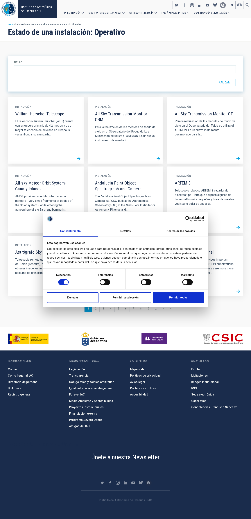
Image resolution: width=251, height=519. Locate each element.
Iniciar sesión (239, 5)
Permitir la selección (125, 297)
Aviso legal (137, 382)
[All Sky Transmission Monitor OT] (238, 159)
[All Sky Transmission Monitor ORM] (158, 159)
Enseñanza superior (174, 12)
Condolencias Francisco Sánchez (214, 407)
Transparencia (79, 375)
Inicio (11, 24)
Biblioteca (14, 388)
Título (18, 62)
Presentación (72, 12)
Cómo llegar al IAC (20, 375)
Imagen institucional (205, 382)
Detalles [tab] (125, 230)
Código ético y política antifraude (91, 382)
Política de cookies (143, 388)
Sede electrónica (202, 394)
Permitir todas (178, 297)
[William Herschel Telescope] (79, 159)
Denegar (72, 297)
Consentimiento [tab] (70, 230)
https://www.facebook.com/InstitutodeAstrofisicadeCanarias (184, 5)
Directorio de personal (23, 382)
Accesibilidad (139, 394)
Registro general (19, 394)
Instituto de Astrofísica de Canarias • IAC (36, 9)
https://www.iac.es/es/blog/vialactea (223, 5)
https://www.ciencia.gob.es (28, 338)
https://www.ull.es (154, 338)
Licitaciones (199, 375)
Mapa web (137, 369)
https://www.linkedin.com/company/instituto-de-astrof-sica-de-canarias (200, 5)
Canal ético (199, 401)
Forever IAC (77, 394)
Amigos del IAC (79, 426)
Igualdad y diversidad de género (90, 388)
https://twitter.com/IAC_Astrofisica (176, 5)
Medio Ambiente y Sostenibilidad (91, 401)
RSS (194, 388)
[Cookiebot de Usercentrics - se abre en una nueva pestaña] (188, 219)
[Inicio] (9, 9)
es (231, 5)
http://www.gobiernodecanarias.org (94, 338)
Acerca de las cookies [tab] (180, 230)
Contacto (14, 369)
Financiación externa (83, 413)
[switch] (105, 282)
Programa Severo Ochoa (86, 420)
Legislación (77, 369)
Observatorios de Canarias (105, 12)
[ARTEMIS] (238, 228)
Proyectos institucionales (86, 407)
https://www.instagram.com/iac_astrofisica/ (192, 5)
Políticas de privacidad (145, 375)
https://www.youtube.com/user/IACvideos (207, 5)
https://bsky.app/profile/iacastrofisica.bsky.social (215, 5)
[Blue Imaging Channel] (238, 291)
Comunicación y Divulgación (210, 12)
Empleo (196, 369)
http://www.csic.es (223, 339)
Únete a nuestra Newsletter (125, 457)
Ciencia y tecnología (141, 12)
